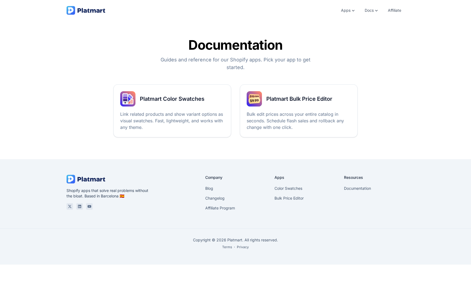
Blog (209, 188)
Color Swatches (288, 188)
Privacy (243, 247)
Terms (227, 247)
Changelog (215, 198)
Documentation (357, 188)
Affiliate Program (220, 208)
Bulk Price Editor (289, 198)
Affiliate (394, 10)
